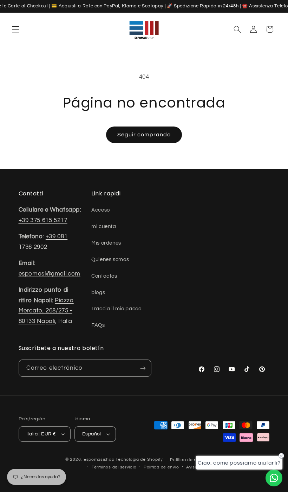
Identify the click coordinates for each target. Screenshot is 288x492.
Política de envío (161, 467)
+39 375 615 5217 (43, 220)
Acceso (100, 210)
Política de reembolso (193, 460)
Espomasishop (99, 459)
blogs (98, 292)
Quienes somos (110, 259)
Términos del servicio (114, 467)
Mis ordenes (106, 243)
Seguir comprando (144, 134)
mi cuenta (103, 226)
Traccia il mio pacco (116, 308)
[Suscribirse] (143, 368)
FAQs (98, 325)
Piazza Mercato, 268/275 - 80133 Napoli (46, 310)
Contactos (104, 276)
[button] (15, 29)
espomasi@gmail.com (49, 274)
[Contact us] (274, 478)
